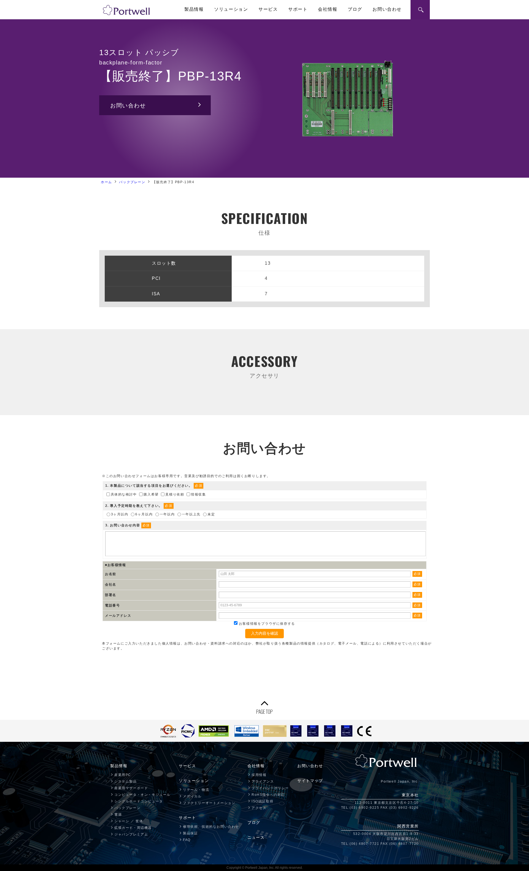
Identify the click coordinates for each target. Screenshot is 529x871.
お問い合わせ (387, 9)
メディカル (192, 796)
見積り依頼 (174, 494)
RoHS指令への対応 (268, 794)
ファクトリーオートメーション (209, 803)
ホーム (106, 182)
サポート (297, 9)
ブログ (355, 9)
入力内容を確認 (264, 633)
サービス (268, 9)
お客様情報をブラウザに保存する (266, 624)
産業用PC (122, 775)
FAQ (187, 840)
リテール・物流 (196, 789)
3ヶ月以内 (119, 514)
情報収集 (198, 494)
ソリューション (231, 9)
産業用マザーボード (131, 788)
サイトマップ (310, 781)
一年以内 (167, 514)
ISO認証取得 (262, 801)
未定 (211, 514)
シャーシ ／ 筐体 (128, 821)
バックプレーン (132, 182)
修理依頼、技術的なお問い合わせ (211, 826)
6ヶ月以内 (144, 514)
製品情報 (194, 9)
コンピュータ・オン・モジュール (142, 794)
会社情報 (327, 9)
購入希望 (151, 494)
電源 (118, 814)
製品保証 (190, 833)
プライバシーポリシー (270, 788)
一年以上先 (191, 514)
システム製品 (125, 781)
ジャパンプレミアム (131, 834)
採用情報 (259, 775)
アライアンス (263, 781)
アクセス (259, 808)
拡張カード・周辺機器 (133, 827)
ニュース (255, 837)
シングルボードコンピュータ (138, 801)
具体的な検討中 (124, 494)
